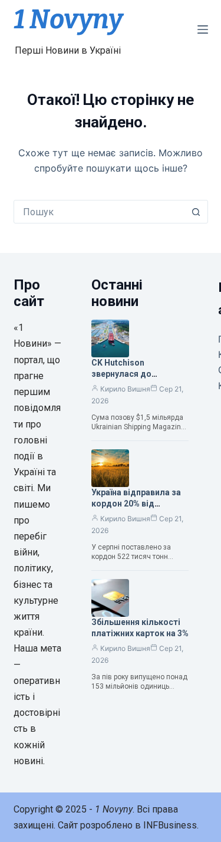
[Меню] (202, 29)
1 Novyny (68, 19)
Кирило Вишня (125, 388)
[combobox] (99, 211)
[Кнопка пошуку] (196, 211)
